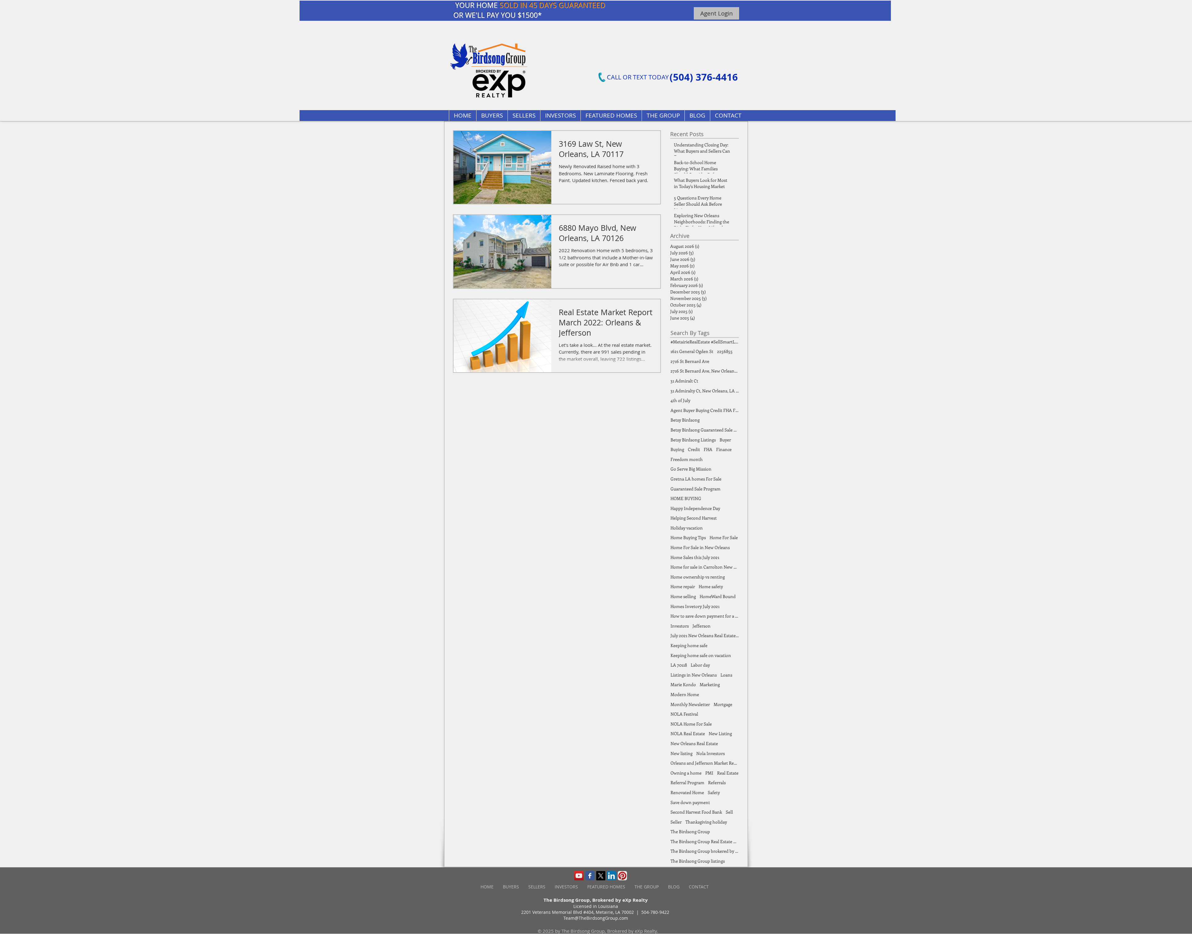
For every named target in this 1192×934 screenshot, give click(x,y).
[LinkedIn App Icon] (611, 875)
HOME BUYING (685, 498)
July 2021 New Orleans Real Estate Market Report (704, 635)
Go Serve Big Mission (690, 469)
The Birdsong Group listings (697, 861)
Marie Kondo (683, 684)
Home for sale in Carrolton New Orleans (704, 567)
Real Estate (727, 773)
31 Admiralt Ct (684, 381)
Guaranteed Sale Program (695, 489)
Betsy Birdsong (685, 420)
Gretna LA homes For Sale (695, 479)
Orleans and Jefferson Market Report (704, 763)
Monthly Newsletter (690, 704)
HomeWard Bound (718, 596)
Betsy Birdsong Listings (693, 440)
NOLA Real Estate (687, 733)
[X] (600, 875)
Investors (679, 626)
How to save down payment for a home (704, 616)
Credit (694, 449)
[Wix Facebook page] (589, 875)
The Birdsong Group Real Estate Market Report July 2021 (704, 841)
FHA (708, 449)
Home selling (683, 596)
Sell (729, 812)
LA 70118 (678, 665)
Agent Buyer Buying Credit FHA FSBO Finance (704, 410)
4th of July (680, 400)
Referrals (717, 782)
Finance (724, 449)
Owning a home (686, 773)
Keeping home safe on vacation (700, 655)
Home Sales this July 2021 (694, 557)
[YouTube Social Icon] (579, 875)
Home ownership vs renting (697, 577)
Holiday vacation (686, 528)
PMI (709, 773)
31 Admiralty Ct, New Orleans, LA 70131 (704, 391)
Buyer (725, 440)
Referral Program (687, 782)
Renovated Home (687, 792)
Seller (676, 822)
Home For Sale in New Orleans (700, 547)
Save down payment (690, 802)
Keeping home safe (688, 645)
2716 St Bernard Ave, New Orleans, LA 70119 (704, 371)
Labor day (700, 665)
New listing (681, 753)
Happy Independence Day (695, 508)
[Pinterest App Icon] (622, 875)
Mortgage (723, 704)
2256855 (725, 351)
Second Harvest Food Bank (696, 812)
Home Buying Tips (688, 537)
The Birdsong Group (690, 831)
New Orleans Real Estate (694, 743)
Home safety (711, 586)
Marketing (710, 684)
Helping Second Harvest (693, 518)
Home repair (682, 586)
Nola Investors (710, 753)
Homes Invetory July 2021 (695, 606)
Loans (726, 675)
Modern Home (684, 694)
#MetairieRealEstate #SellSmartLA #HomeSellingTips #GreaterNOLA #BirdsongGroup (704, 342)
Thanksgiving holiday (706, 822)
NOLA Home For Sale (691, 724)
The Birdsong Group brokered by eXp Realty (704, 851)
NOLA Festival (684, 714)
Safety (714, 792)
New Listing (720, 733)
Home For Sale (724, 537)
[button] (611, 115)
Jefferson (702, 626)
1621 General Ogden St (691, 351)
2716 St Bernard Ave (689, 361)
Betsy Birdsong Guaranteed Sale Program (704, 430)
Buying (677, 449)
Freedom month (686, 459)
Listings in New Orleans (693, 675)
